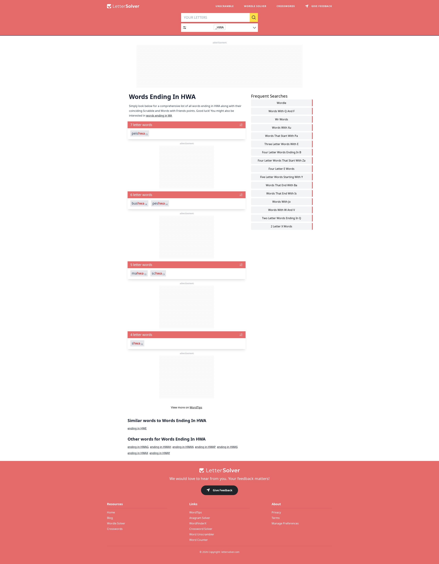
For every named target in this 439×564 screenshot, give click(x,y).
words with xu (281, 127)
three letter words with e (281, 144)
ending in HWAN (183, 447)
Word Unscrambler (201, 534)
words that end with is (281, 193)
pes (160, 203)
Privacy (276, 512)
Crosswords (286, 6)
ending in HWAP (205, 447)
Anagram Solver (199, 518)
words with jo (281, 202)
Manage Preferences (285, 523)
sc (158, 273)
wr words (281, 119)
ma (139, 273)
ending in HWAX (138, 453)
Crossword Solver (200, 529)
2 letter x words (281, 226)
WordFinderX (197, 523)
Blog (110, 518)
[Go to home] (219, 470)
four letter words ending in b (281, 152)
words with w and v (281, 210)
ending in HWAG (138, 447)
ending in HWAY (160, 453)
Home (111, 512)
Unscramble (225, 6)
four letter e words (281, 169)
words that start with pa (281, 136)
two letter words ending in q (281, 218)
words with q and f (282, 111)
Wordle (281, 103)
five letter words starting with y (281, 177)
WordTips (196, 407)
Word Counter (198, 540)
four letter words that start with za (281, 160)
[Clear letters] (246, 17)
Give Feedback (222, 490)
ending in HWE (137, 428)
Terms (276, 518)
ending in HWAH (160, 447)
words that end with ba (281, 185)
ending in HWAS (227, 447)
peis (140, 133)
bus (139, 203)
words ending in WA (159, 115)
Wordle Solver (255, 6)
